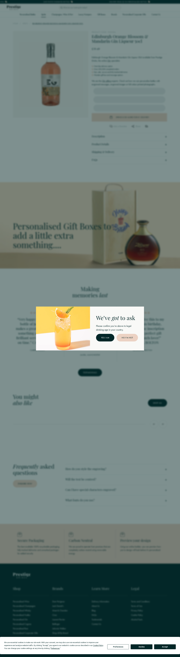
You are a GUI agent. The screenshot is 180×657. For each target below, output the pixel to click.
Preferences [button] (55, 648)
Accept (165, 647)
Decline (142, 647)
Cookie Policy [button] (98, 645)
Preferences (118, 647)
